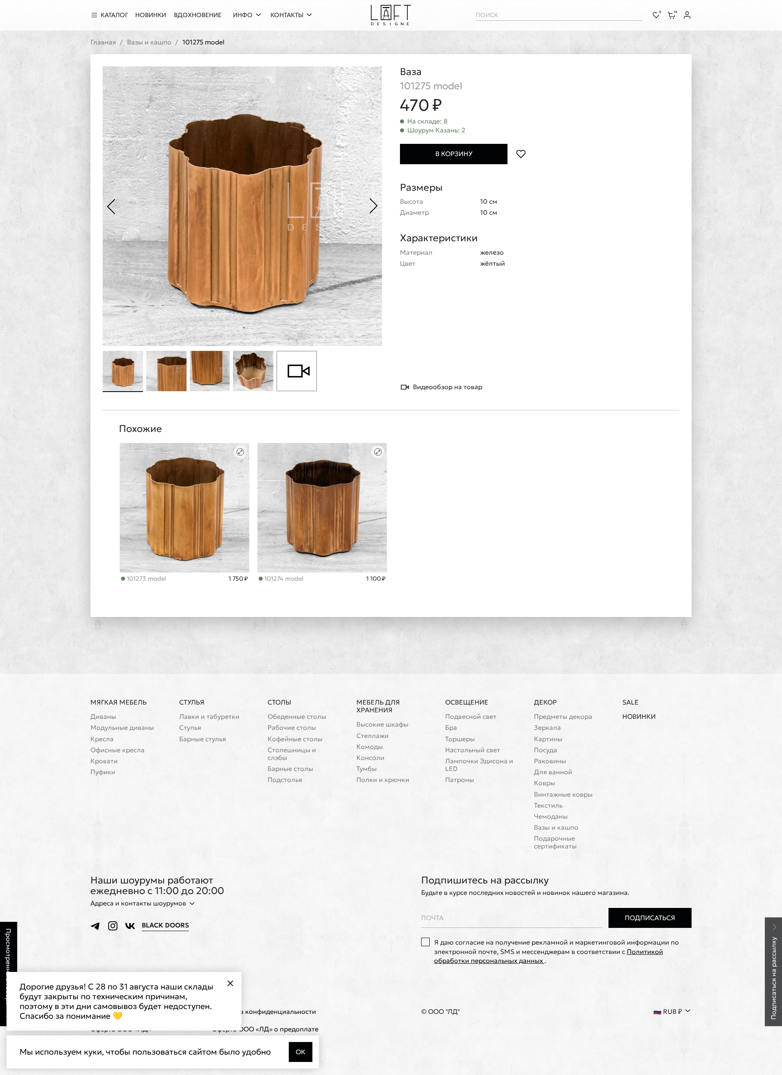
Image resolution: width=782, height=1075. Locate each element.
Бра (451, 727)
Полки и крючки (382, 780)
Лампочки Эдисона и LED (479, 765)
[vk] (130, 926)
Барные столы (290, 769)
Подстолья (285, 780)
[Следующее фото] (374, 206)
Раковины (550, 761)
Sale (630, 702)
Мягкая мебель (118, 702)
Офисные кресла (117, 750)
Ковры (544, 783)
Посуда (545, 750)
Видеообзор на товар (447, 387)
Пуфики (102, 772)
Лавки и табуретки (209, 716)
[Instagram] (113, 926)
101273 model (145, 578)
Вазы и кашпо (149, 42)
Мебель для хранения (378, 706)
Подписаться (650, 918)
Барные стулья (202, 739)
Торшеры (460, 739)
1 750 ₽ (238, 578)
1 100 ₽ (376, 578)
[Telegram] (95, 926)
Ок (300, 1052)
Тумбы (366, 769)
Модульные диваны (122, 727)
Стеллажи (372, 736)
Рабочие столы (292, 727)
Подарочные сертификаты (555, 842)
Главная (103, 42)
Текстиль (548, 805)
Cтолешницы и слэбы (292, 754)
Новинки (639, 716)
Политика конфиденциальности (264, 1012)
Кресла (102, 739)
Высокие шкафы (382, 724)
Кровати (104, 761)
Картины (548, 739)
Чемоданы (551, 816)
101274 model (283, 578)
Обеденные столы (297, 716)
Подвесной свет (470, 716)
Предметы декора (563, 716)
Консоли (370, 758)
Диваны (103, 716)
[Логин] (687, 15)
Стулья (191, 702)
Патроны (459, 780)
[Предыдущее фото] (110, 206)
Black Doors (165, 925)
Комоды (369, 747)
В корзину (453, 154)
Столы (279, 702)
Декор (545, 702)
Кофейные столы (295, 739)
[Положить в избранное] (521, 154)
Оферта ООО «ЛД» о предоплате (265, 1029)
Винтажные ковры (563, 794)
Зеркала (547, 727)
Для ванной (553, 772)
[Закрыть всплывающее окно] (230, 983)
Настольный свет (472, 750)
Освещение (466, 702)
